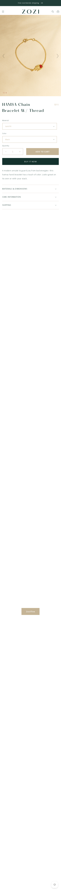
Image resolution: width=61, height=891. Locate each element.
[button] (3, 11)
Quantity (5, 146)
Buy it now (30, 161)
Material (5, 120)
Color (4, 133)
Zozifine (30, 611)
